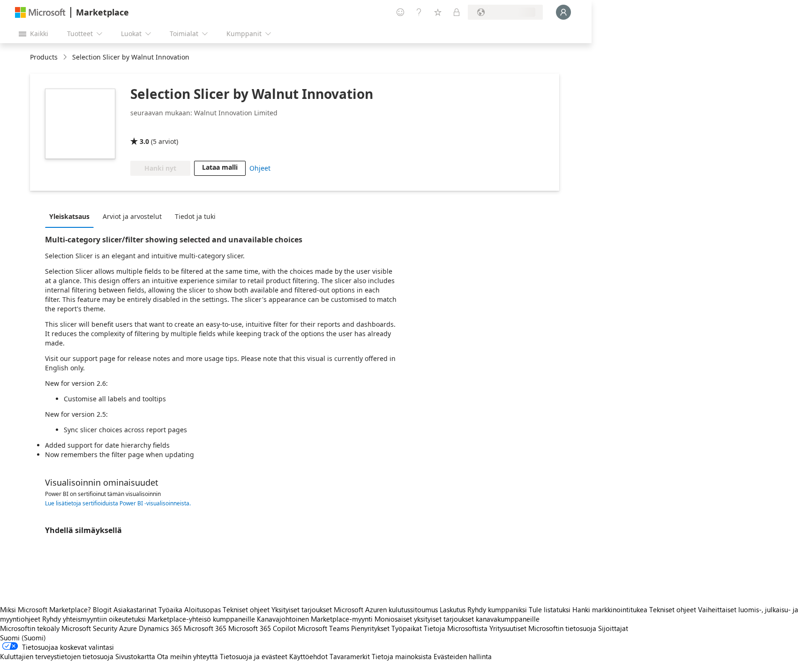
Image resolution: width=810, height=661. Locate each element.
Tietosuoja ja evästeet (253, 656)
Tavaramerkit (350, 656)
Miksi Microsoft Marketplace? (45, 609)
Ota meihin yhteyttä (187, 656)
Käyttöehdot (308, 656)
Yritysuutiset (507, 628)
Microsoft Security (89, 628)
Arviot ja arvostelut (132, 216)
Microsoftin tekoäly (30, 628)
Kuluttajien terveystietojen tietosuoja (56, 656)
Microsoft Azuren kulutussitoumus (387, 609)
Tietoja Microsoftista (456, 628)
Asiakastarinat (135, 609)
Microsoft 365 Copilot (262, 628)
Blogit (102, 609)
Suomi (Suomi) (23, 637)
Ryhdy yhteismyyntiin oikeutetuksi (94, 618)
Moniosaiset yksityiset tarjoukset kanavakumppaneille (457, 618)
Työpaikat (406, 628)
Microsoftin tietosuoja (562, 628)
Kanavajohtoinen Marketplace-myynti (315, 618)
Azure (128, 628)
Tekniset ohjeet (246, 609)
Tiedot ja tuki (195, 216)
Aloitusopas (202, 609)
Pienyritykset (370, 628)
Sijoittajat (613, 628)
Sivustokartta (135, 656)
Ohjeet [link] (259, 168)
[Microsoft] (40, 12)
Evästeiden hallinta (463, 656)
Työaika (170, 609)
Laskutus (452, 609)
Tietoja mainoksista (402, 656)
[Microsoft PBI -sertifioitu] (157, 128)
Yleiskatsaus (69, 216)
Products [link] (44, 57)
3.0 (144, 141)
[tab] (71, 216)
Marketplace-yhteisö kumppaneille (201, 618)
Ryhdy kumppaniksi (497, 609)
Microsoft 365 (205, 628)
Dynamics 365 (160, 628)
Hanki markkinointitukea (609, 609)
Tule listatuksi (549, 609)
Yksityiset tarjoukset (301, 609)
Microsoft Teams (323, 628)
